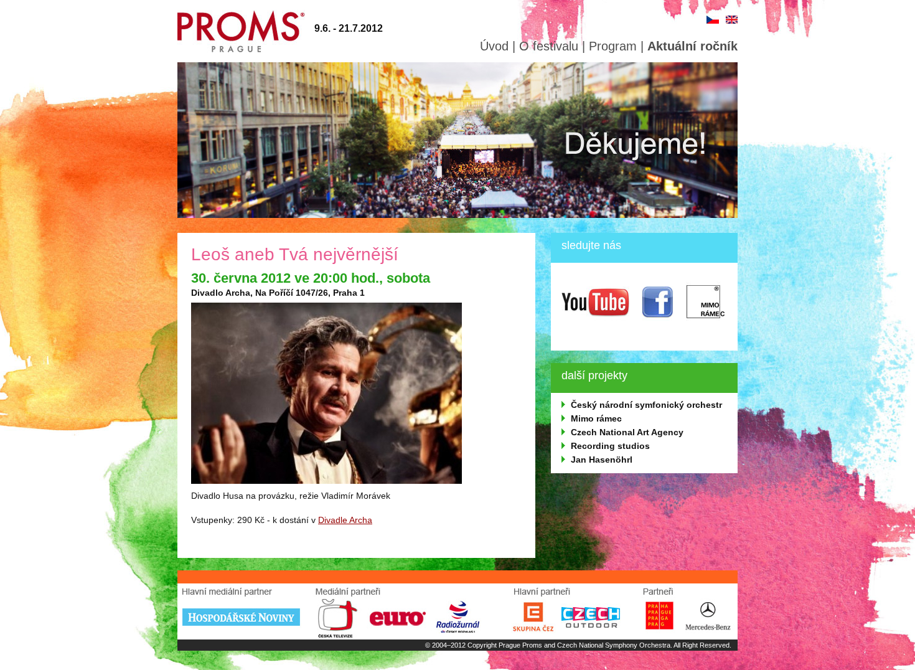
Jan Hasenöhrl (601, 460)
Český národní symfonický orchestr (646, 405)
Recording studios (610, 446)
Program (613, 46)
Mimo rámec (596, 418)
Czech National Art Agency (627, 432)
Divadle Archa (345, 520)
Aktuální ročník (692, 46)
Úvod (494, 46)
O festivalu (548, 46)
